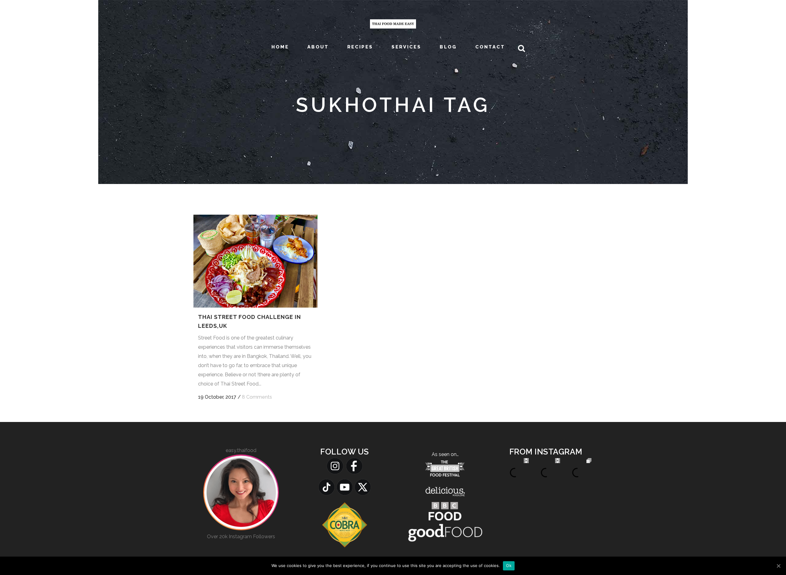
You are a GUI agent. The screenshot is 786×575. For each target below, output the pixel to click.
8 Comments (257, 397)
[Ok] (778, 566)
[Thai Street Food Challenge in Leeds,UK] (255, 261)
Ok (509, 565)
